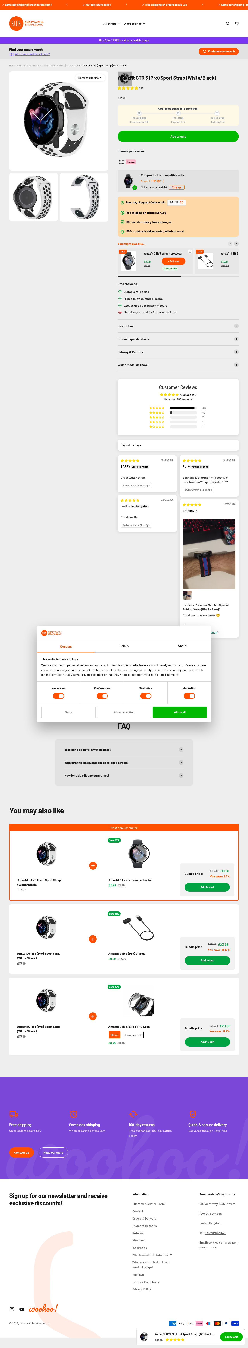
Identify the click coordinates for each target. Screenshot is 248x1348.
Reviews (138, 1274)
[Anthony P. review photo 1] (209, 554)
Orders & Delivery (144, 1218)
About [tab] (182, 646)
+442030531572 (215, 1233)
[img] (130, 460)
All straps (109, 23)
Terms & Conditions (145, 1282)
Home (12, 65)
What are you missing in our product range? (151, 1264)
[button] (128, 88)
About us (138, 1240)
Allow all (180, 712)
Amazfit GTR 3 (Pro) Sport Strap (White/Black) (101, 65)
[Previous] (230, 243)
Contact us (21, 1152)
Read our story (53, 1152)
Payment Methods (144, 1226)
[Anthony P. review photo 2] (187, 595)
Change (176, 187)
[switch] (102, 696)
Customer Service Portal (148, 1204)
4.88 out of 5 (188, 394)
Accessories (133, 23)
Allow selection (124, 712)
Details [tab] (124, 646)
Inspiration (139, 1247)
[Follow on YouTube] (21, 1309)
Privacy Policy (141, 1289)
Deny (68, 712)
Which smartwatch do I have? (32, 54)
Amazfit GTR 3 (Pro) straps (58, 65)
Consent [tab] (66, 646)
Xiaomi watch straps (30, 65)
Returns (137, 1233)
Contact (137, 1211)
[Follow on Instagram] (12, 1309)
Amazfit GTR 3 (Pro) (152, 181)
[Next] (236, 243)
